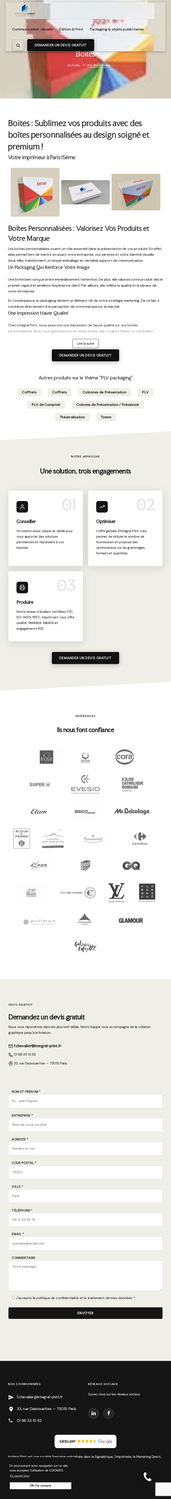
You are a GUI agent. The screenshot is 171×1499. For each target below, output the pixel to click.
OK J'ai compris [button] (40, 1485)
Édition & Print (71, 29)
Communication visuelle (32, 29)
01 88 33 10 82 (24, 1054)
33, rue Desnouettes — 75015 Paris (40, 1063)
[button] (86, 1441)
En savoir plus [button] (19, 1475)
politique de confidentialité (57, 1298)
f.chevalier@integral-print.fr (37, 1045)
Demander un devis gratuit (61, 45)
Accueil (74, 65)
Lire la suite (85, 344)
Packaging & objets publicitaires (117, 29)
